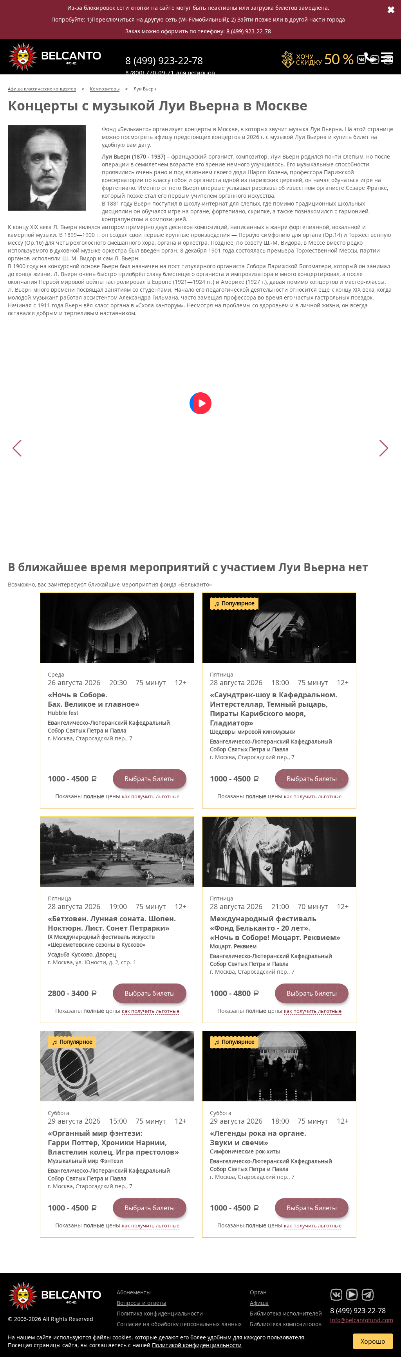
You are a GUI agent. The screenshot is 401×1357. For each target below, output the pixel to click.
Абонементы (134, 1292)
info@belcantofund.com (361, 1320)
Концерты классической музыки (55, 57)
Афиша (259, 1302)
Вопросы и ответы (141, 1302)
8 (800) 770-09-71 (149, 72)
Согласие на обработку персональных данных (179, 1324)
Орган (258, 1292)
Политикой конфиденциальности (197, 1345)
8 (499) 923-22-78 (248, 31)
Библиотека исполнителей (286, 1313)
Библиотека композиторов (286, 1324)
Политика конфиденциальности (160, 1313)
